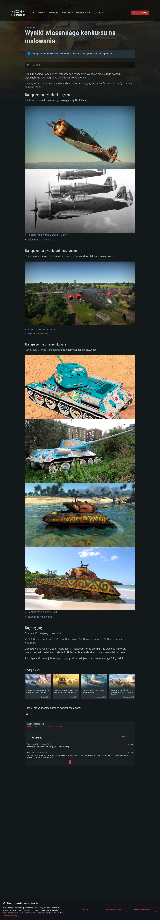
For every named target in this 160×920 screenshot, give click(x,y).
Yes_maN (30, 642)
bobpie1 (30, 753)
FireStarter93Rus (70, 256)
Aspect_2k (100, 639)
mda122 (54, 639)
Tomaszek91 (32, 744)
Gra (30, 13)
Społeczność (82, 13)
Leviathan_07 (33, 349)
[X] (27, 714)
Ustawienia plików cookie (142, 909)
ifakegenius (53, 349)
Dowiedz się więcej (11, 915)
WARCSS (77, 639)
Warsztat (66, 13)
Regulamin (126, 736)
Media (40, 13)
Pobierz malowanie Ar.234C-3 (41, 329)
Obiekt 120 (114, 83)
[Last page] (92, 762)
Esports (97, 13)
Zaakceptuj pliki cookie (113, 909)
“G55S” (39, 87)
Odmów (85, 909)
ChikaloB (88, 639)
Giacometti (42, 639)
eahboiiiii (30, 100)
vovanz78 (44, 648)
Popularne (37, 738)
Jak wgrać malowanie (40, 239)
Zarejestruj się (140, 13)
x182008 (30, 639)
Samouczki (53, 13)
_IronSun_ (65, 639)
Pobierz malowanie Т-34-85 (43, 612)
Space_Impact (115, 639)
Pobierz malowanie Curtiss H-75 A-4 (48, 234)
